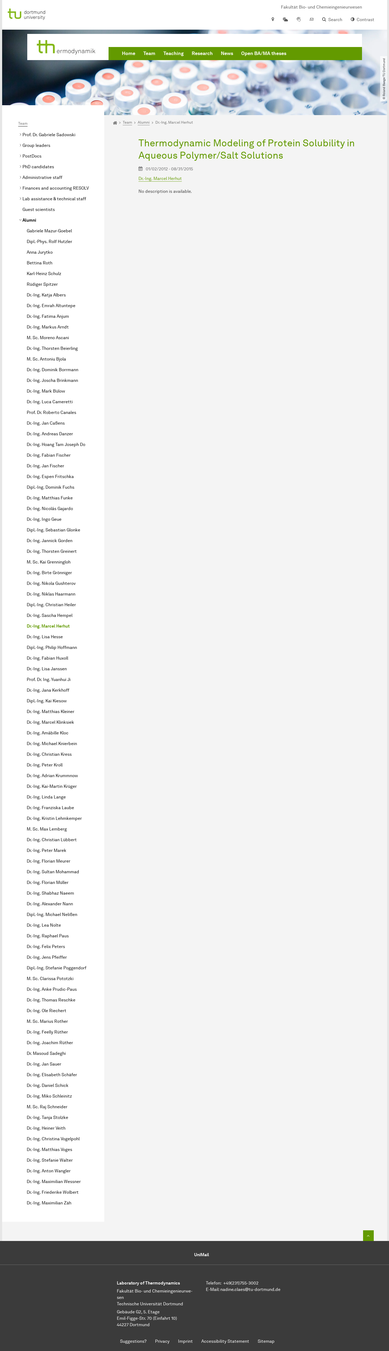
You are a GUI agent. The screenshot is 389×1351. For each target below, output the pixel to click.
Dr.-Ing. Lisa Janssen (47, 668)
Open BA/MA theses (263, 53)
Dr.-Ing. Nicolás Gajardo (50, 508)
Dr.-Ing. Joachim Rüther (50, 1042)
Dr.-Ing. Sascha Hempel (49, 615)
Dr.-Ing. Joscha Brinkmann (52, 380)
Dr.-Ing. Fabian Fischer (49, 455)
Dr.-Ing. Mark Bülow (46, 391)
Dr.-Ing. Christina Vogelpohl (53, 1138)
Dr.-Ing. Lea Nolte (44, 925)
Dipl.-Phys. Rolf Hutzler (49, 241)
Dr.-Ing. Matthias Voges (49, 1149)
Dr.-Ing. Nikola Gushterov (51, 583)
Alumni (29, 220)
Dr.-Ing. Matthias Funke (50, 497)
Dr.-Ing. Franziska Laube (50, 807)
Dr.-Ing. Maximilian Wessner (54, 1181)
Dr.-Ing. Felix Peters (46, 946)
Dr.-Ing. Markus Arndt (48, 327)
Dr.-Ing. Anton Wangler (49, 1170)
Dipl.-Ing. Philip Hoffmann (52, 647)
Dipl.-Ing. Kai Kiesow (47, 700)
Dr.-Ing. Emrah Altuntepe (51, 305)
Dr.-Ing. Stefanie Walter (50, 1160)
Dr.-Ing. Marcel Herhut (48, 626)
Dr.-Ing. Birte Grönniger (49, 572)
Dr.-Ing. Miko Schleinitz (49, 1096)
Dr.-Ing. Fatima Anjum (48, 316)
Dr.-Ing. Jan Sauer (44, 1064)
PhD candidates (38, 166)
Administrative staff (42, 177)
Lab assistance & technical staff (54, 198)
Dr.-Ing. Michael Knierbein (52, 743)
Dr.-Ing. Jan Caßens (46, 423)
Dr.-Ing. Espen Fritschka (50, 476)
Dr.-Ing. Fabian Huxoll (47, 658)
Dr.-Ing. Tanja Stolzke (47, 1117)
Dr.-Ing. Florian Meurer (48, 861)
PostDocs (31, 156)
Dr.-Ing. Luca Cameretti (50, 401)
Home (128, 53)
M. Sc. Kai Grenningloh (49, 562)
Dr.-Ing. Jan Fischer (45, 465)
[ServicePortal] (298, 20)
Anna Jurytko (40, 252)
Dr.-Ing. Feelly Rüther (47, 1032)
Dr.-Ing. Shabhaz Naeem (50, 893)
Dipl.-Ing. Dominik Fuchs (50, 487)
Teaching (173, 53)
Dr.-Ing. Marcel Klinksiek (50, 722)
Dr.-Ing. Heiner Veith (46, 1128)
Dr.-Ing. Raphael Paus (48, 935)
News (227, 53)
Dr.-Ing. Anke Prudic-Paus (52, 989)
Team (149, 53)
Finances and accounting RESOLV (55, 188)
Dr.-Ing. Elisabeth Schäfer (52, 1074)
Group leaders (36, 145)
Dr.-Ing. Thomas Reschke (51, 1000)
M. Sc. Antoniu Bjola (46, 359)
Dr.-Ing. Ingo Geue (44, 519)
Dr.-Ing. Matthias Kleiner (50, 711)
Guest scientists (38, 209)
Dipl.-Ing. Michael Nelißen (52, 914)
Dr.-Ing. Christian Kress (49, 754)
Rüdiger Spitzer (42, 284)
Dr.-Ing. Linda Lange (46, 797)
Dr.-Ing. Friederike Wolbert (53, 1192)
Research (202, 53)
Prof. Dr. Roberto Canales (51, 412)
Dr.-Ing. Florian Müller (47, 882)
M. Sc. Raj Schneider (47, 1106)
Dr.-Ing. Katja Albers (46, 294)
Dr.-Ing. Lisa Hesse (45, 636)
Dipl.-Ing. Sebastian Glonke (53, 529)
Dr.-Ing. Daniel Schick (47, 1085)
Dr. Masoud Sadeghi (46, 1053)
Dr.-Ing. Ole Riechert (46, 1010)
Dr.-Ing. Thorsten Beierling (52, 348)
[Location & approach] (272, 20)
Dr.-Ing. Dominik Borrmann (52, 369)
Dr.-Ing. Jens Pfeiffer (47, 957)
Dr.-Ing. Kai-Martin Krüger (52, 786)
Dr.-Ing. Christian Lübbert (52, 839)
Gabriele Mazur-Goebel (49, 230)
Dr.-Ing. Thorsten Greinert (52, 551)
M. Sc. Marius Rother (47, 1021)
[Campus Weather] (285, 20)
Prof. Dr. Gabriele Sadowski (48, 134)
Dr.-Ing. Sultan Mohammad (53, 871)
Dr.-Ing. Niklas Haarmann (51, 594)
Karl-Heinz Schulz (44, 273)
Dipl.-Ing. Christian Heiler (51, 604)
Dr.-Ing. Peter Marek (46, 850)
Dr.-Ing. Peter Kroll (45, 764)
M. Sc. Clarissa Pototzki (50, 978)
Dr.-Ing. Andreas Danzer (50, 433)
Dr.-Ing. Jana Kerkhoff (48, 690)
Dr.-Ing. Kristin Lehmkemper (54, 818)
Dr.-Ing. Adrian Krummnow (52, 775)
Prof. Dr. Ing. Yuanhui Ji (49, 679)
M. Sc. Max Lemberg (47, 829)
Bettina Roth (39, 262)
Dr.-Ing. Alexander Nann (50, 903)
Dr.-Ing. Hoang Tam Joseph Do (56, 444)
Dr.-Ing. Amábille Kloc (47, 732)
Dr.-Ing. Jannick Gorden (49, 540)
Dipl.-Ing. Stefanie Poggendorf (56, 967)
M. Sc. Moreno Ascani (48, 337)
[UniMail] (311, 20)
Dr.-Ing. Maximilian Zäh (49, 1202)
